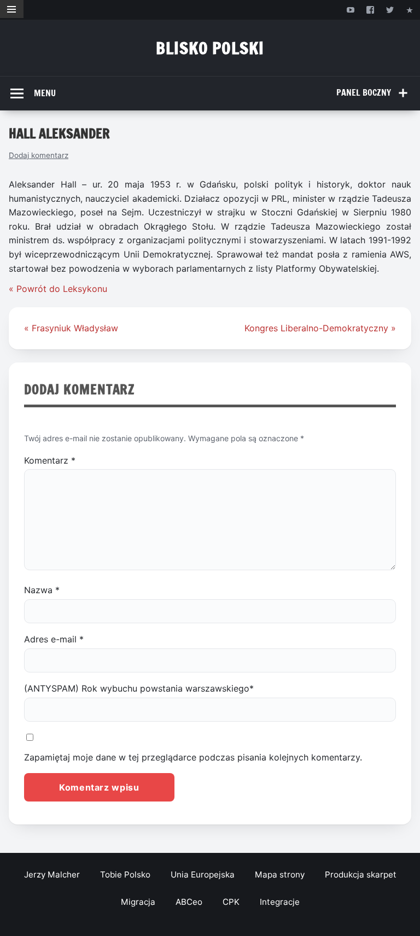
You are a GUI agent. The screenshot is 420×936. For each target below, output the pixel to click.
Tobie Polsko (125, 874)
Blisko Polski (210, 48)
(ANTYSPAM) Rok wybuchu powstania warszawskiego (139, 688)
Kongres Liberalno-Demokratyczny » (320, 328)
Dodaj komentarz (38, 155)
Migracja (138, 902)
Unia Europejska (203, 874)
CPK (231, 902)
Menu (45, 93)
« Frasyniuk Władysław (71, 328)
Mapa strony (280, 874)
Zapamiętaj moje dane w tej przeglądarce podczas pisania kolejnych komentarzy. (193, 757)
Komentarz (49, 460)
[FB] (370, 9)
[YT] (350, 9)
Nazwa (42, 589)
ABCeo (189, 902)
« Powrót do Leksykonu (58, 288)
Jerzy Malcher (52, 874)
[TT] (390, 9)
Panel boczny (363, 92)
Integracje (280, 902)
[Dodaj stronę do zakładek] (409, 9)
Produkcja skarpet (360, 874)
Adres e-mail (54, 639)
